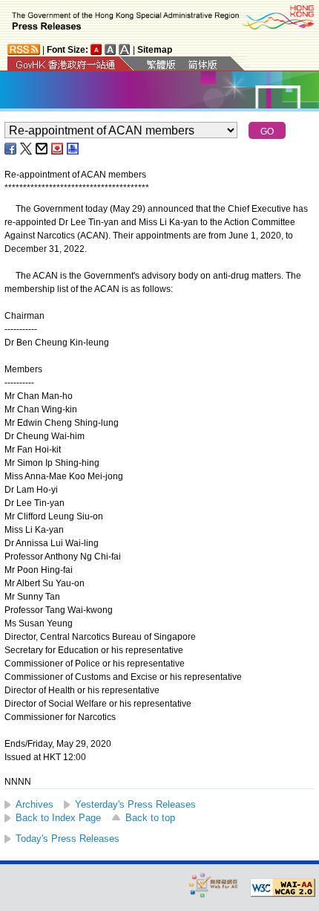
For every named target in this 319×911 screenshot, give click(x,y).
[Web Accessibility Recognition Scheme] (213, 885)
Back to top (150, 817)
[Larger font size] (110, 49)
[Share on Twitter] (26, 149)
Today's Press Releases (67, 838)
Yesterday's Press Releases (135, 804)
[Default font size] (96, 49)
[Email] (42, 149)
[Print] (73, 149)
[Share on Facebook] (11, 149)
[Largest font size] (125, 49)
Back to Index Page (58, 817)
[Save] (58, 149)
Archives (34, 804)
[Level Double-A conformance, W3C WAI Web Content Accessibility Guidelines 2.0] (282, 888)
